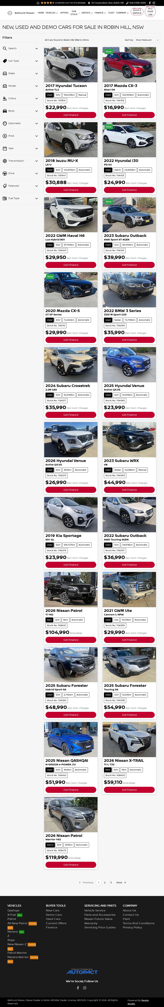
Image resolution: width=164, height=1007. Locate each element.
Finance (99, 13)
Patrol (12, 919)
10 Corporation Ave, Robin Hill (107, 3)
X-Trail (12, 915)
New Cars (52, 910)
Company (121, 13)
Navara (13, 931)
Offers (64, 13)
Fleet (111, 13)
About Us (129, 910)
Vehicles (50, 13)
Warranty (90, 923)
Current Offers (56, 923)
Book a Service (137, 11)
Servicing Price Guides (100, 927)
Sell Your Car (150, 11)
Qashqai (13, 910)
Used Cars (53, 919)
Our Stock (74, 13)
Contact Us (131, 915)
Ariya (11, 940)
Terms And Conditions (138, 923)
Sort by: (129, 40)
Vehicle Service (95, 910)
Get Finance (71, 115)
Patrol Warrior (17, 953)
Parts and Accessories (99, 915)
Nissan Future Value (98, 919)
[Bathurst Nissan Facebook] (150, 3)
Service (86, 13)
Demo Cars (54, 915)
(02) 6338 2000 (138, 3)
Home (41, 13)
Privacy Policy (132, 927)
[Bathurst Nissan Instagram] (154, 3)
